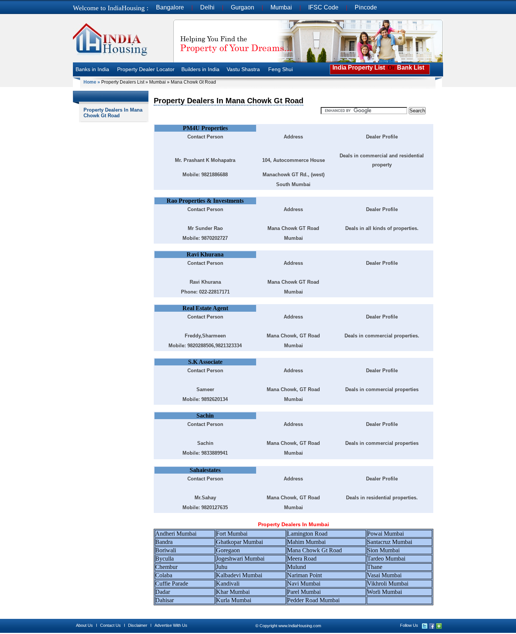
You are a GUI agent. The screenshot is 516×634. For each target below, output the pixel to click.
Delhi (207, 7)
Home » (91, 82)
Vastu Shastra (243, 69)
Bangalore (170, 7)
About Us (84, 625)
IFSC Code (323, 7)
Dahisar (164, 600)
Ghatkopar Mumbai (239, 542)
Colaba (163, 575)
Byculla (164, 558)
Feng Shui (280, 69)
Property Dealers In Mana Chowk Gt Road (112, 112)
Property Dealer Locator (146, 69)
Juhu (221, 567)
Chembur (166, 567)
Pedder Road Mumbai (313, 600)
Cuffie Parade (171, 583)
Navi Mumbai (303, 583)
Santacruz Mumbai (389, 542)
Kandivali (227, 583)
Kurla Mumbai (233, 600)
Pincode (366, 7)
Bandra (164, 542)
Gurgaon (242, 7)
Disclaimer (137, 625)
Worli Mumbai (384, 592)
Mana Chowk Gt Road (314, 550)
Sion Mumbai (383, 550)
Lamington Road (307, 533)
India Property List (358, 67)
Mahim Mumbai (306, 542)
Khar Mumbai (233, 592)
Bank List (410, 67)
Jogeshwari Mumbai (240, 558)
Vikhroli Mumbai (387, 583)
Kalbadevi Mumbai (239, 575)
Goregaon (228, 550)
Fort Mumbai (231, 533)
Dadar (162, 592)
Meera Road (302, 558)
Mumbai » (159, 82)
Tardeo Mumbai (386, 558)
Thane (374, 567)
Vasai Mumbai (384, 575)
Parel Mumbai (304, 592)
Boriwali (165, 550)
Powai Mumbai (385, 533)
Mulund (296, 567)
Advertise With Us (170, 625)
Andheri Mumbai (175, 533)
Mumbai (281, 7)
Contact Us (110, 625)
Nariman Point (304, 575)
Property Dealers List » (124, 82)
